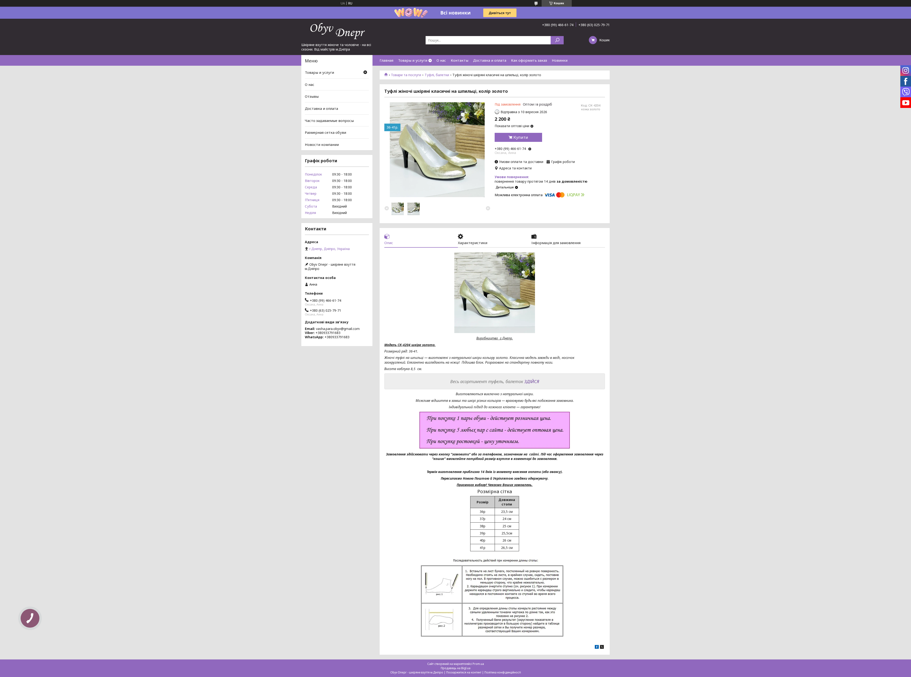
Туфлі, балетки (437, 75)
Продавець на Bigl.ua (455, 668)
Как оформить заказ (529, 60)
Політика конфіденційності (502, 672)
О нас (441, 60)
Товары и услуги (412, 60)
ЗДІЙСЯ (531, 381)
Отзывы (312, 96)
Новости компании (322, 144)
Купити (520, 137)
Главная (386, 60)
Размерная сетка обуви (325, 132)
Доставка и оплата (489, 60)
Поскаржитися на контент (463, 672)
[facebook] (597, 647)
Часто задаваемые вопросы (329, 120)
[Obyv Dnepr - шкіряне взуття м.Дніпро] (336, 30)
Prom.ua (478, 664)
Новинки (559, 60)
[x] (602, 647)
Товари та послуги (406, 75)
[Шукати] (557, 40)
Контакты (459, 60)
